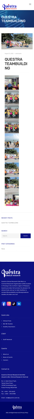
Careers (5, 360)
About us (6, 354)
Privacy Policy (24, 412)
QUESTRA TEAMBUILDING (16, 64)
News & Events (8, 357)
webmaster (18, 53)
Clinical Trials (7, 321)
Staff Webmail (7, 339)
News (3, 249)
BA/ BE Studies (8, 324)
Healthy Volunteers (9, 326)
